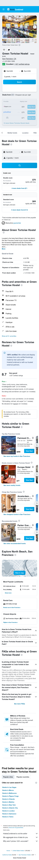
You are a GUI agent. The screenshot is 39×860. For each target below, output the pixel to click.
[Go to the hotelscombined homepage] (15, 9)
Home (8, 850)
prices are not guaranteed (16, 827)
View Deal (29, 451)
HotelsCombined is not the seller (15, 833)
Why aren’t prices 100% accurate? (15, 841)
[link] (17, 456)
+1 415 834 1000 (8, 61)
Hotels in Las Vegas (9, 787)
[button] (3, 9)
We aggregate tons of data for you (15, 837)
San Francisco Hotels (25, 855)
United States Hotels (18, 850)
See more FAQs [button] (19, 704)
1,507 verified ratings (22, 64)
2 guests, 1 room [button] (10, 76)
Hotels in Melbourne (9, 793)
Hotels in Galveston (9, 814)
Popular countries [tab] (23, 777)
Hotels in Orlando (8, 799)
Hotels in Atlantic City (10, 808)
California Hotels (7, 855)
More (3, 249)
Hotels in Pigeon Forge (10, 796)
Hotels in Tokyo (7, 817)
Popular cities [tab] (8, 777)
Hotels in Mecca (8, 790)
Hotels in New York (9, 805)
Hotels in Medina (8, 802)
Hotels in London (8, 811)
